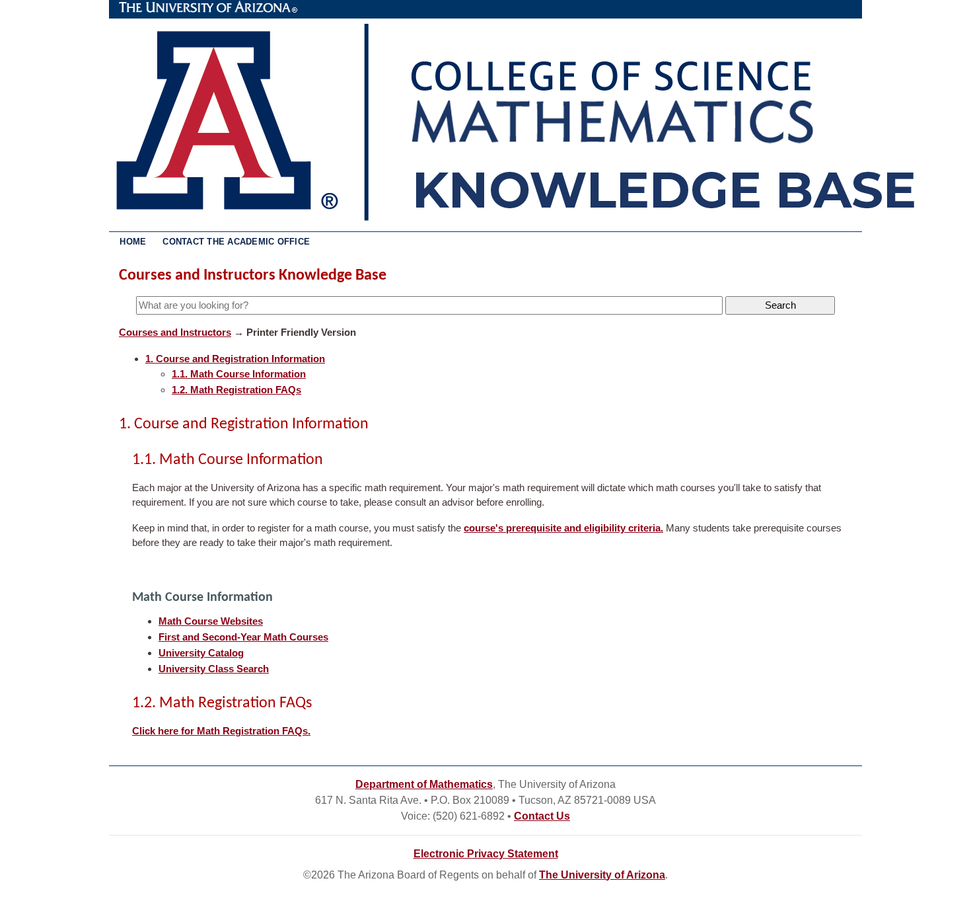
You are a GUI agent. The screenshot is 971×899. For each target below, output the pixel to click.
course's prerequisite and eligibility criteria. (563, 527)
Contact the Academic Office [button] (236, 242)
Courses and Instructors (175, 332)
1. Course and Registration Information (235, 358)
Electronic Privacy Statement (486, 853)
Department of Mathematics (424, 784)
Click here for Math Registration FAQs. (221, 730)
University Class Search (214, 668)
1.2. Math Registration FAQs (236, 389)
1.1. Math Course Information (239, 373)
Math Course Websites (211, 621)
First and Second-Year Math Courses (243, 637)
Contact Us (542, 816)
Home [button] (133, 242)
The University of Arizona (208, 7)
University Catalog (201, 652)
